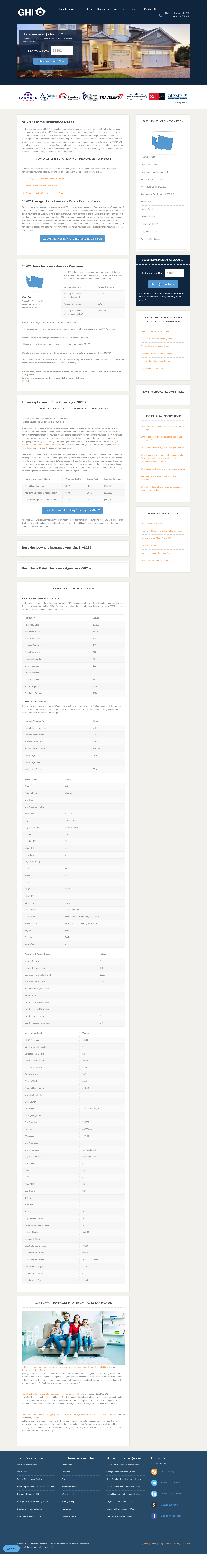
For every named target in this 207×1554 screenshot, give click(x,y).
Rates (117, 9)
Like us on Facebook (171, 1515)
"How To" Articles (148, 546)
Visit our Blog (167, 1471)
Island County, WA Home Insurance (41, 186)
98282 (24, 381)
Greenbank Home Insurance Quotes (156, 354)
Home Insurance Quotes (27, 1464)
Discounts (103, 9)
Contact (186, 1544)
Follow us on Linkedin (171, 1493)
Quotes (145, 1544)
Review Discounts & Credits (29, 1479)
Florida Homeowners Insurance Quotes (123, 1464)
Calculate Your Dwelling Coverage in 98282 (72, 510)
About (168, 1544)
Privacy (177, 1544)
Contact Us (150, 9)
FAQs (88, 9)
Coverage (66, 1472)
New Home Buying (70, 1487)
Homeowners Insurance (151, 523)
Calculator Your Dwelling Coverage (156, 560)
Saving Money (68, 1501)
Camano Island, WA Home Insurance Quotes (45, 193)
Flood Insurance (69, 1516)
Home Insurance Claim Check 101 (156, 538)
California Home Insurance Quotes (121, 1509)
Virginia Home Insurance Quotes (120, 1501)
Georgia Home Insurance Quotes (120, 1472)
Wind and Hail (68, 1494)
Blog (132, 9)
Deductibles (67, 1464)
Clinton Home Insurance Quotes (155, 331)
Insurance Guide (24, 1472)
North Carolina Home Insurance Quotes (123, 1479)
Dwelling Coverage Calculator (30, 1509)
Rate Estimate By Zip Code (29, 1516)
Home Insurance (67, 9)
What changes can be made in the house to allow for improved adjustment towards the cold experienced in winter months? (162, 458)
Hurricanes (66, 1509)
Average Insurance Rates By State (32, 1501)
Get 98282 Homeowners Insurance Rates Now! (72, 238)
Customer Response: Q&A (28, 1494)
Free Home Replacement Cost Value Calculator (161, 531)
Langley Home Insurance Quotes (155, 361)
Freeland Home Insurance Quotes (155, 346)
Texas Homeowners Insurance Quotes (123, 1494)
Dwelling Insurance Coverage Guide (156, 553)
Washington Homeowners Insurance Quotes (45, 178)
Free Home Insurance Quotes (119, 1516)
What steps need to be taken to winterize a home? (163, 469)
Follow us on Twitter (170, 1482)
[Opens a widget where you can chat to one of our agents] (11, 1548)
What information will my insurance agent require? (163, 447)
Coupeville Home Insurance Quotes (156, 339)
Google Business (169, 1504)
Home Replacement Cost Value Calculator (35, 1487)
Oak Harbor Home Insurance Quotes (157, 368)
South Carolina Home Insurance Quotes (123, 1487)
